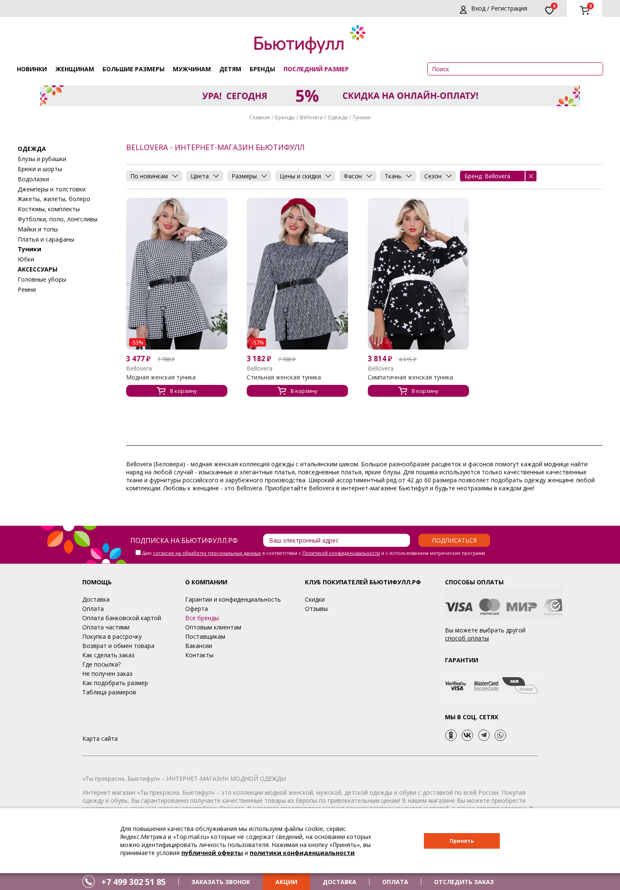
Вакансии (198, 646)
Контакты (199, 655)
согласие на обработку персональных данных (207, 553)
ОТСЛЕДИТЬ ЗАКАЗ (464, 882)
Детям (230, 69)
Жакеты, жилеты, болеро (54, 199)
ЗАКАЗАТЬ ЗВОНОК (220, 882)
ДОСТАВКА (339, 882)
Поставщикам (205, 636)
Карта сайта (100, 738)
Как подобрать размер (115, 683)
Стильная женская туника (284, 377)
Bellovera (311, 117)
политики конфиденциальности (302, 853)
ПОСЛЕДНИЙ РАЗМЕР (316, 69)
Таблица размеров (109, 692)
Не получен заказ (107, 674)
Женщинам (74, 69)
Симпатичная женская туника (410, 377)
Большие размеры (133, 69)
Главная (260, 117)
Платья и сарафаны (46, 239)
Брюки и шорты (40, 168)
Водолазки (33, 179)
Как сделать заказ (108, 655)
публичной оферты (212, 853)
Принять (462, 840)
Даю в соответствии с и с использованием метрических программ (313, 553)
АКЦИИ (286, 882)
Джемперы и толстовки (52, 189)
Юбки (26, 259)
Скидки (315, 599)
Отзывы (316, 609)
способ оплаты (467, 638)
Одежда (338, 117)
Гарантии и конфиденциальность (233, 599)
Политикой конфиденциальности (341, 553)
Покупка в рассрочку (112, 636)
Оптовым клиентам (213, 627)
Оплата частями (105, 627)
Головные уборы (42, 279)
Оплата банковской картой (121, 618)
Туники (362, 117)
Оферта (196, 609)
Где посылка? (101, 664)
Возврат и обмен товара (118, 646)
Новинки (32, 69)
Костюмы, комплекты (49, 208)
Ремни (27, 289)
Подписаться (454, 540)
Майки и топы (38, 229)
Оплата (93, 609)
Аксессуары (37, 269)
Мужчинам (192, 69)
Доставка (96, 599)
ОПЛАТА (395, 882)
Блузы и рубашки (42, 158)
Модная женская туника (161, 377)
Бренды (262, 69)
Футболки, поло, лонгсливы (57, 219)
